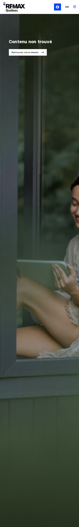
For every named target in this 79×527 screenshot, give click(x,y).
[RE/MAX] (12, 7)
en (67, 6)
